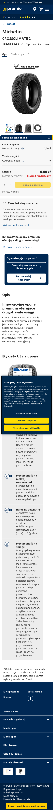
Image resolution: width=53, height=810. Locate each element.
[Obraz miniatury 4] (37, 128)
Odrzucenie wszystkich (26, 421)
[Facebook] (30, 698)
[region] (26, 405)
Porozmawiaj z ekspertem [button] (24, 278)
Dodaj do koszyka (33, 184)
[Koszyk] (40, 9)
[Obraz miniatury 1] (9, 128)
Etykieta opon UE (20, 54)
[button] (47, 9)
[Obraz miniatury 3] (28, 128)
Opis (4, 54)
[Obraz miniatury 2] (19, 128)
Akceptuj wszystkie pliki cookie (26, 428)
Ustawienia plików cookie (26, 413)
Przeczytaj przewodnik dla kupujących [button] (24, 267)
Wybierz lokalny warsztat (16, 225)
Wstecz (11, 23)
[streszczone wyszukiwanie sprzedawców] (34, 9)
